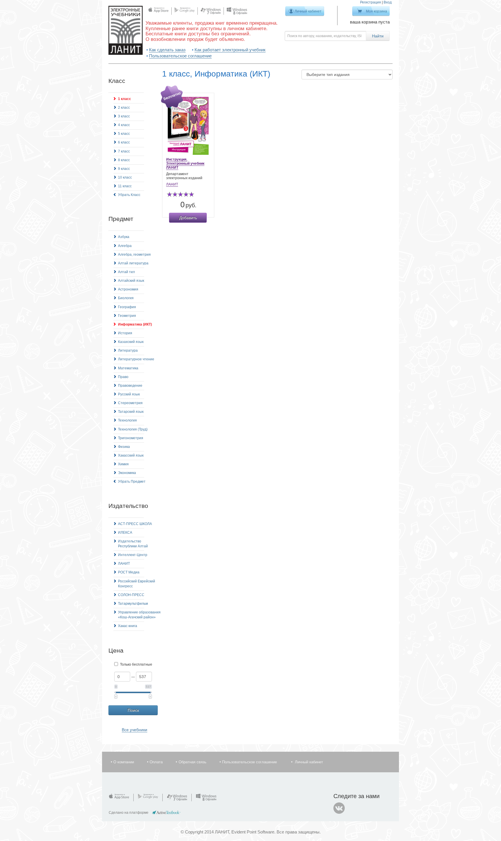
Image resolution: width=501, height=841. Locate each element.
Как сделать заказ (167, 49)
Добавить (188, 217)
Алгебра (125, 246)
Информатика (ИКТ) (135, 324)
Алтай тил (126, 272)
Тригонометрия (130, 438)
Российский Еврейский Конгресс (136, 583)
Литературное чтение (136, 359)
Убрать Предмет (132, 481)
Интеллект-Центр (132, 555)
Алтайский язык (131, 281)
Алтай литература (133, 263)
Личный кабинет (308, 11)
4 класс (124, 125)
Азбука (123, 237)
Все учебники (134, 729)
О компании (123, 762)
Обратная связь (192, 762)
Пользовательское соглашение (180, 55)
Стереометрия (130, 403)
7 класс (124, 151)
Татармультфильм (133, 604)
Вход (388, 2)
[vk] (339, 808)
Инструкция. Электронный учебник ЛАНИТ (185, 163)
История (125, 333)
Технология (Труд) (133, 429)
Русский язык (129, 394)
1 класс (124, 99)
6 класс (124, 142)
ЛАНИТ (124, 564)
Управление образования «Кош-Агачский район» (139, 614)
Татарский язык (131, 412)
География (127, 307)
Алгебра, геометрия (134, 255)
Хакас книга (127, 626)
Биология (126, 298)
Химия (123, 464)
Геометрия (127, 316)
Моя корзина (376, 11)
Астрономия (128, 289)
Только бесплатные (136, 664)
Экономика (127, 473)
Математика (128, 368)
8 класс (124, 160)
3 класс (124, 116)
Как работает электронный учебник (230, 49)
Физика (124, 447)
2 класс (124, 108)
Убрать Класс (129, 195)
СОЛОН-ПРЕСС (131, 595)
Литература (128, 350)
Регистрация (370, 2)
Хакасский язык (131, 455)
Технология (127, 420)
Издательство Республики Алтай (133, 543)
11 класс (125, 186)
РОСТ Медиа (128, 572)
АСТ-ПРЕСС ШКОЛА (135, 524)
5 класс (124, 134)
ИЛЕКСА (125, 533)
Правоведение (130, 386)
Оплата (156, 762)
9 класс (124, 169)
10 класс (125, 177)
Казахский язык (131, 342)
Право (123, 377)
